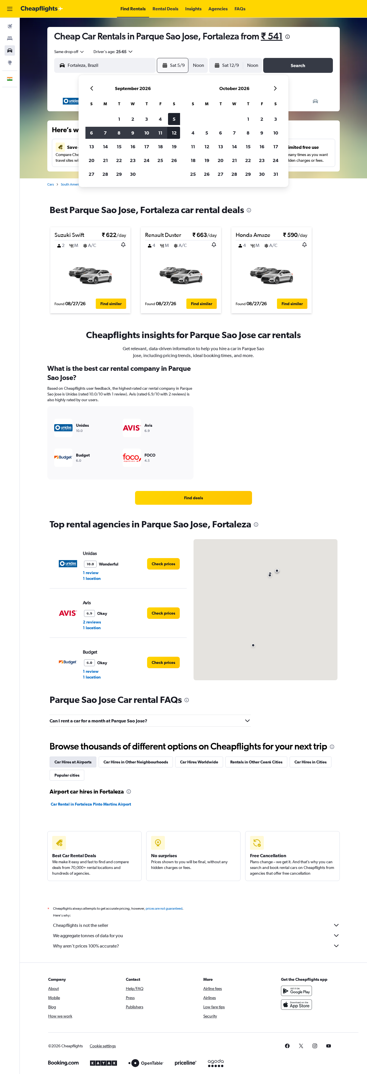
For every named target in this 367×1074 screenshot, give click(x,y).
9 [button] (132, 132)
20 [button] (91, 160)
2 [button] (132, 119)
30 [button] (133, 174)
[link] (193, 498)
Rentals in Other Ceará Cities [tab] (256, 762)
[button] (9, 9)
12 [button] (174, 132)
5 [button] (174, 119)
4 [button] (160, 119)
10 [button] (146, 132)
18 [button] (160, 146)
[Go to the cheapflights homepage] (42, 9)
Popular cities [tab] (66, 775)
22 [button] (119, 160)
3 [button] (146, 119)
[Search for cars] (9, 50)
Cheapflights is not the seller (80, 925)
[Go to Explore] (9, 62)
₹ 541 (272, 36)
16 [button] (132, 146)
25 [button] (160, 160)
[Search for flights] (9, 26)
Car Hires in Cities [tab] (310, 762)
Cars (50, 184)
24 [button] (146, 160)
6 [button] (91, 132)
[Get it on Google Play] (296, 991)
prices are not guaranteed (164, 909)
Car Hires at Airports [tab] (72, 762)
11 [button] (160, 132)
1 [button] (119, 119)
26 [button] (174, 160)
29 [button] (119, 174)
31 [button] (275, 174)
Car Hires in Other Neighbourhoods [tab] (136, 762)
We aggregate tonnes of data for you (88, 935)
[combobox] (69, 51)
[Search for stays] (9, 38)
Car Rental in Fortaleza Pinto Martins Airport (91, 804)
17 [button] (146, 146)
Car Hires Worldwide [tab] (199, 762)
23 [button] (133, 160)
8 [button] (119, 132)
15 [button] (119, 146)
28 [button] (105, 174)
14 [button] (105, 146)
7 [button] (105, 132)
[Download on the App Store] (296, 1004)
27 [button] (91, 174)
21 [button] (105, 160)
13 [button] (91, 146)
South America (71, 184)
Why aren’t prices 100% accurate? (86, 946)
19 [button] (174, 146)
